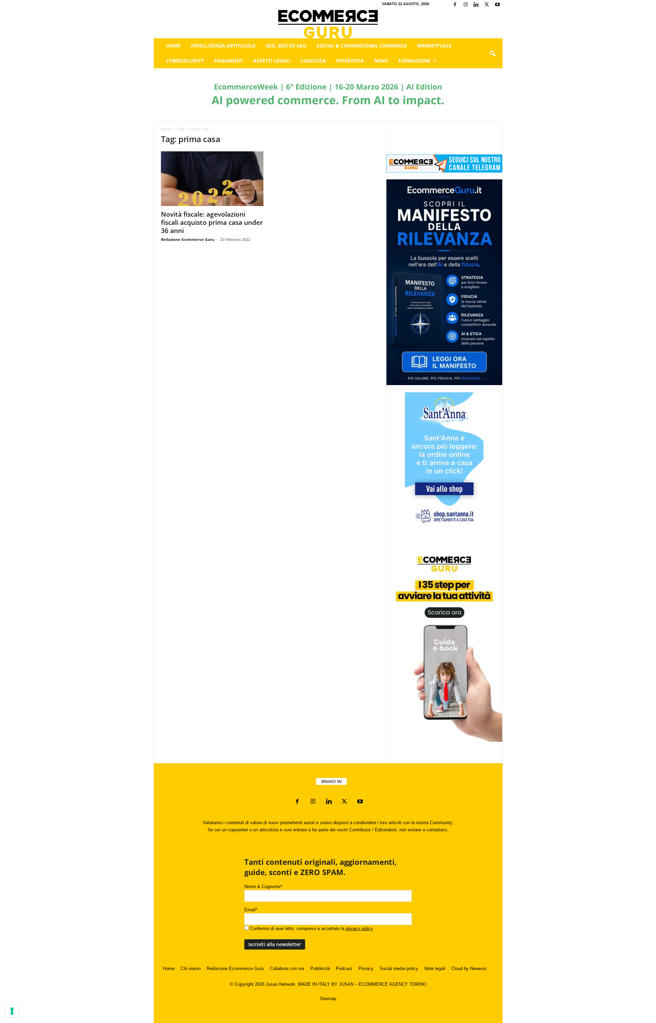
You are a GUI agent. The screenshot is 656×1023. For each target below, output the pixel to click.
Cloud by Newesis (469, 968)
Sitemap (328, 998)
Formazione (414, 60)
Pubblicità (320, 968)
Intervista (350, 60)
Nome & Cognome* (263, 886)
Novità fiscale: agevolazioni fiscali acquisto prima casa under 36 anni (212, 222)
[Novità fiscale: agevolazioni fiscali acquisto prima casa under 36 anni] (212, 178)
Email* (250, 909)
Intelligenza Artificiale (223, 45)
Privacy (365, 968)
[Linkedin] (476, 5)
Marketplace (434, 45)
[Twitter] (487, 5)
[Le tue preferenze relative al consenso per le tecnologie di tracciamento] (11, 1011)
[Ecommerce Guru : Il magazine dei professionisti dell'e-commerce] (328, 24)
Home (173, 45)
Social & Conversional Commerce (362, 45)
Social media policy (399, 968)
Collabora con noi (287, 968)
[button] (492, 54)
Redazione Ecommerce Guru (187, 239)
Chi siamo (191, 968)
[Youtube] (497, 5)
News (381, 60)
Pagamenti (228, 60)
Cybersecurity (185, 60)
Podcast (344, 968)
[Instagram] (466, 5)
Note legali (434, 968)
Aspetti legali (271, 60)
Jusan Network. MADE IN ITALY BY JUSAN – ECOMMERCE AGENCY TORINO (346, 984)
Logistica (313, 60)
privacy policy (359, 928)
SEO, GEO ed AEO (286, 45)
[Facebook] (455, 5)
